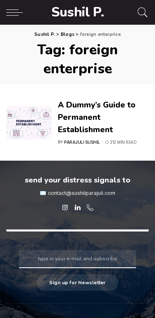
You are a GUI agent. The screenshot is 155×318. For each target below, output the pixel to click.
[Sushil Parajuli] (78, 208)
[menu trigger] (16, 12)
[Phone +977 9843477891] (90, 208)
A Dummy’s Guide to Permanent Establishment (97, 117)
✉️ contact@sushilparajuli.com (77, 193)
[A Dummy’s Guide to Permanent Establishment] (29, 123)
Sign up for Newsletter (77, 282)
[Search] (140, 12)
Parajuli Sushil (82, 142)
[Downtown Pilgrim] (65, 208)
